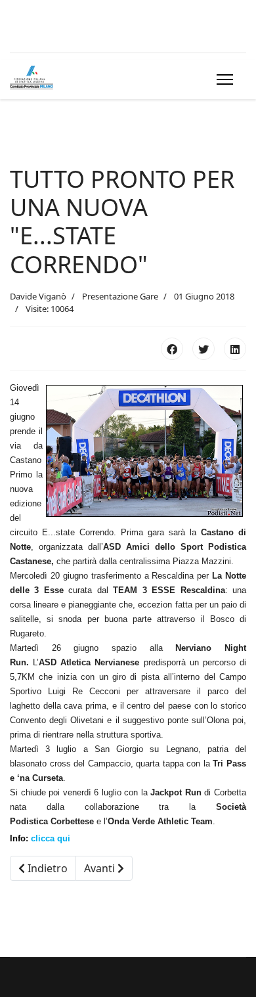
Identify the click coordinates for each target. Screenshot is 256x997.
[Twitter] (203, 349)
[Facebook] (172, 349)
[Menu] (222, 79)
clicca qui (50, 838)
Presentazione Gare (120, 296)
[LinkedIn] (235, 349)
